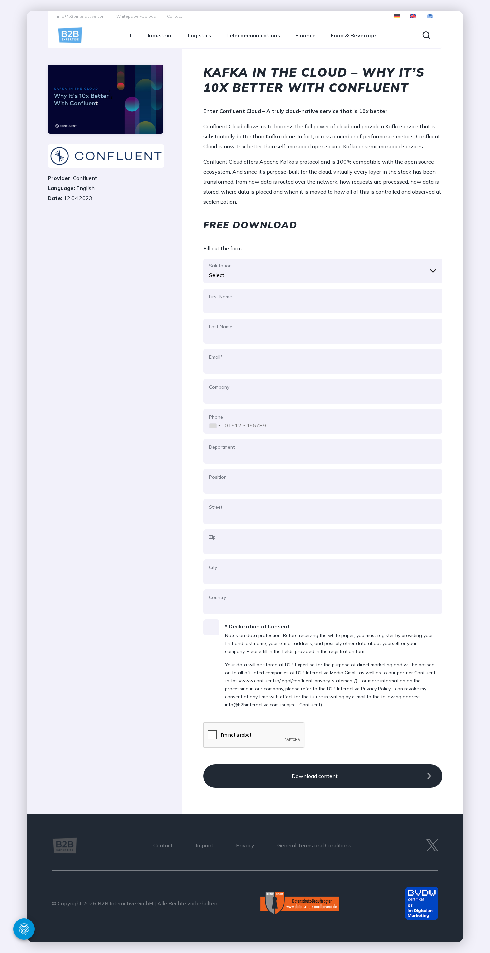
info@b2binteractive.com (81, 16)
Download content (315, 776)
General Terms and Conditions (314, 845)
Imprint (204, 845)
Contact (174, 16)
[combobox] (213, 421)
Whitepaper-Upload (136, 16)
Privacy (245, 845)
